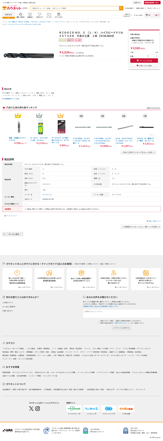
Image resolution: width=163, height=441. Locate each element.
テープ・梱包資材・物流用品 (97, 352)
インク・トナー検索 (9, 359)
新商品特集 (6, 372)
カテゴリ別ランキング (118, 355)
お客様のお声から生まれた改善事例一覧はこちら (100, 306)
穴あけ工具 (34, 22)
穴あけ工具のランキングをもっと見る (137, 152)
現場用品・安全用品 (134, 352)
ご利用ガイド (7, 302)
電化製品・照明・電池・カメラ (13, 352)
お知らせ (109, 389)
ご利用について (91, 264)
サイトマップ (140, 389)
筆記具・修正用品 (76, 348)
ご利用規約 (47, 389)
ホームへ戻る (14, 234)
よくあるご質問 (7, 307)
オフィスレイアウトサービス (22, 372)
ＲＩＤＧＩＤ (12, 24)
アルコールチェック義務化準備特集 (144, 372)
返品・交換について (155, 221)
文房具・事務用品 (43, 348)
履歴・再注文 (21, 17)
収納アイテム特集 (8, 376)
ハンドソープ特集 (34, 376)
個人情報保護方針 (35, 389)
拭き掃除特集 (21, 376)
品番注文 (30, 17)
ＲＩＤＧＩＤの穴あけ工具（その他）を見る (29, 24)
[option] (17, 128)
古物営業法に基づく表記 (95, 389)
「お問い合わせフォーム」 (122, 323)
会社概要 (5, 389)
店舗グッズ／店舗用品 (117, 352)
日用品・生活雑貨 (57, 352)
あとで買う (139, 15)
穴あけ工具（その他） (45, 22)
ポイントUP (58, 17)
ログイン (137, 2)
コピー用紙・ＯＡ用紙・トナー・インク (107, 348)
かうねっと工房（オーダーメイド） (94, 355)
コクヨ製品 (31, 348)
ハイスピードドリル (59, 22)
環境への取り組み (19, 389)
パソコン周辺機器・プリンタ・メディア (137, 348)
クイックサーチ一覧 (50, 376)
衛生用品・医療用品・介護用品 (13, 355)
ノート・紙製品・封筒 (59, 348)
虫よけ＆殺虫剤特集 (123, 372)
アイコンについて (11, 216)
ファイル (87, 348)
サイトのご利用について (125, 389)
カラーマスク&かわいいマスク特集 (63, 372)
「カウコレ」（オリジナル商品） (13, 348)
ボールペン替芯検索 (26, 359)
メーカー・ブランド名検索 (137, 355)
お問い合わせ (7, 311)
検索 (121, 8)
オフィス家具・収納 (42, 352)
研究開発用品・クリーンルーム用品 (38, 355)
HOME (25, 8)
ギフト (82, 352)
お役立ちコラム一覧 (42, 372)
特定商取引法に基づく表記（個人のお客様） (69, 389)
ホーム (4, 22)
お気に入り (39, 17)
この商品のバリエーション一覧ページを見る (140, 226)
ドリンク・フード (72, 352)
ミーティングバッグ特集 (86, 372)
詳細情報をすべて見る (11, 98)
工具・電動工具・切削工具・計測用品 (18, 22)
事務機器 (29, 352)
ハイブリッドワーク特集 (105, 372)
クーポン (49, 17)
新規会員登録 (152, 2)
